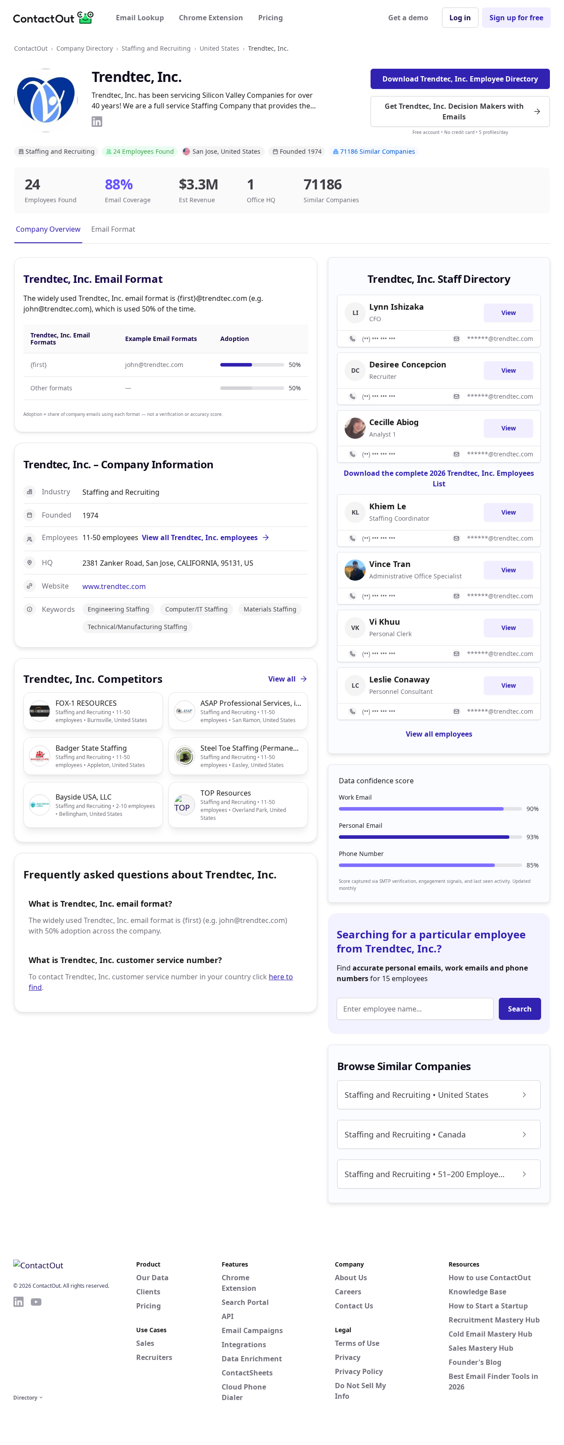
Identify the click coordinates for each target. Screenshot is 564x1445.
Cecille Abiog (394, 422)
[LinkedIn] (97, 121)
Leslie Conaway (399, 679)
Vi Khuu (384, 621)
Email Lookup (140, 17)
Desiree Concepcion (407, 364)
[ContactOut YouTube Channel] (36, 1344)
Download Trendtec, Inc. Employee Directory (460, 79)
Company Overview (48, 229)
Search (520, 1009)
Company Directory (84, 48)
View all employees (439, 734)
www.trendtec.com (114, 586)
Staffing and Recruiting (156, 48)
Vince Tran (390, 563)
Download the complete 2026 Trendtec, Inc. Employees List (439, 478)
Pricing (270, 17)
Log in (460, 17)
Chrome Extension (211, 17)
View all (282, 679)
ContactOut (31, 48)
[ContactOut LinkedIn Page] (18, 1344)
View (508, 312)
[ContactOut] (56, 17)
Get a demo (408, 17)
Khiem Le (387, 506)
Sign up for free (516, 17)
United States (219, 48)
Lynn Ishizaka (396, 306)
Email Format (113, 229)
